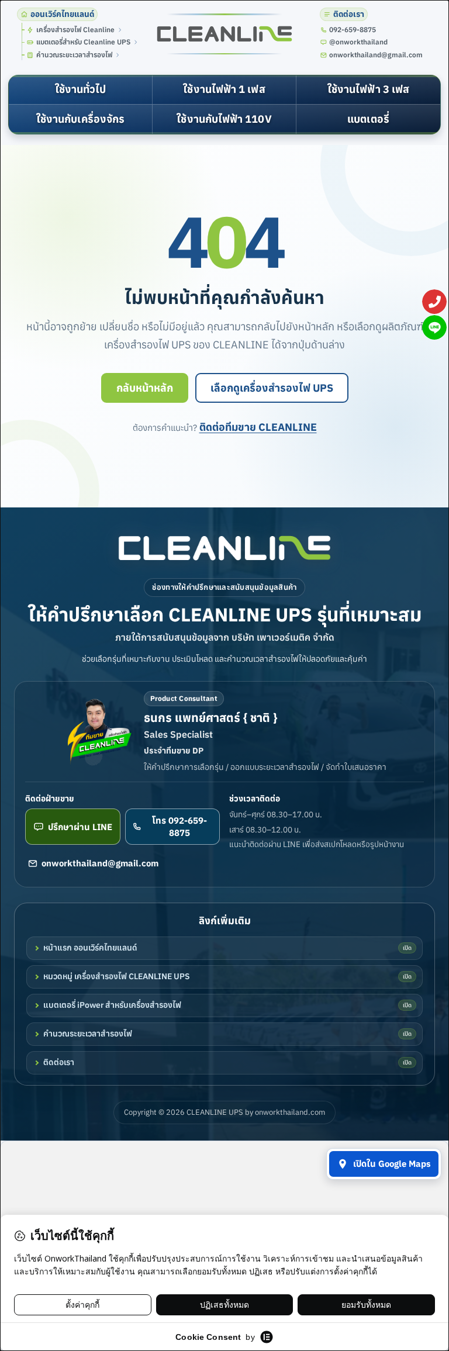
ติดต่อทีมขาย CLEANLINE (258, 427)
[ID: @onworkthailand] (434, 327)
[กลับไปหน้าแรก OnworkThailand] (224, 548)
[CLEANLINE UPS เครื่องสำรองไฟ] (224, 34)
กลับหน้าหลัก (144, 388)
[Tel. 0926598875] (434, 301)
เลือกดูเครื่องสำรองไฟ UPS (271, 388)
